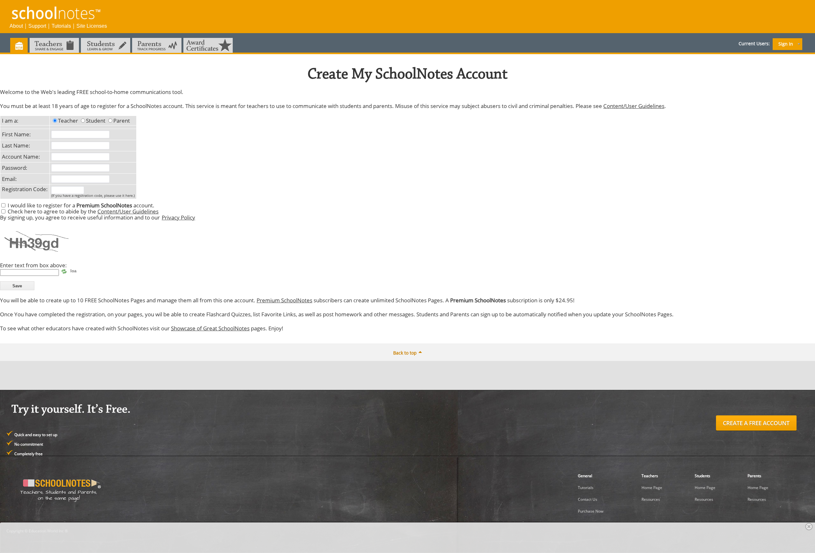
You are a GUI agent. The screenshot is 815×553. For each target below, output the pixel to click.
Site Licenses (91, 26)
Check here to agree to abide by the (83, 211)
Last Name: (16, 145)
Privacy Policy (178, 217)
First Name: (16, 134)
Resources (650, 499)
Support (37, 26)
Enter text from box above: (33, 265)
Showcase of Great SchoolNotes (210, 328)
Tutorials (61, 26)
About (16, 26)
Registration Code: (25, 189)
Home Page (651, 487)
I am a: (10, 120)
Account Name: (21, 156)
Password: (14, 167)
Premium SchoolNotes (284, 300)
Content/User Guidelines (633, 106)
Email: (9, 179)
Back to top (405, 353)
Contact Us (587, 499)
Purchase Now (590, 511)
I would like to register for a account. (81, 205)
